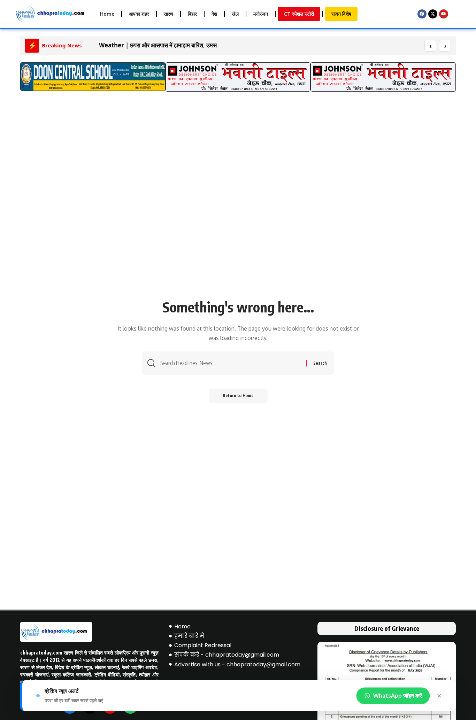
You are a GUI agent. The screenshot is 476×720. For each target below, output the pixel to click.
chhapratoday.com (41, 653)
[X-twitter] (432, 13)
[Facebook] (422, 13)
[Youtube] (443, 13)
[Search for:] (230, 363)
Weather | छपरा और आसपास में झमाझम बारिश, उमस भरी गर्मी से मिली (175, 45)
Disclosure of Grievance (386, 628)
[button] (28, 78)
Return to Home (238, 395)
